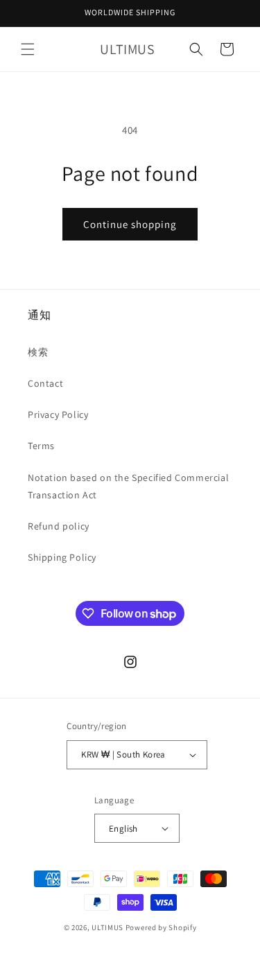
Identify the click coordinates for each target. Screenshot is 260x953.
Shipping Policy (62, 557)
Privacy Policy (58, 414)
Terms (41, 445)
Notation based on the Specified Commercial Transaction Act (128, 486)
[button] (27, 49)
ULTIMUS (107, 927)
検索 (38, 352)
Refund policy (58, 526)
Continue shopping (130, 224)
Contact (45, 383)
